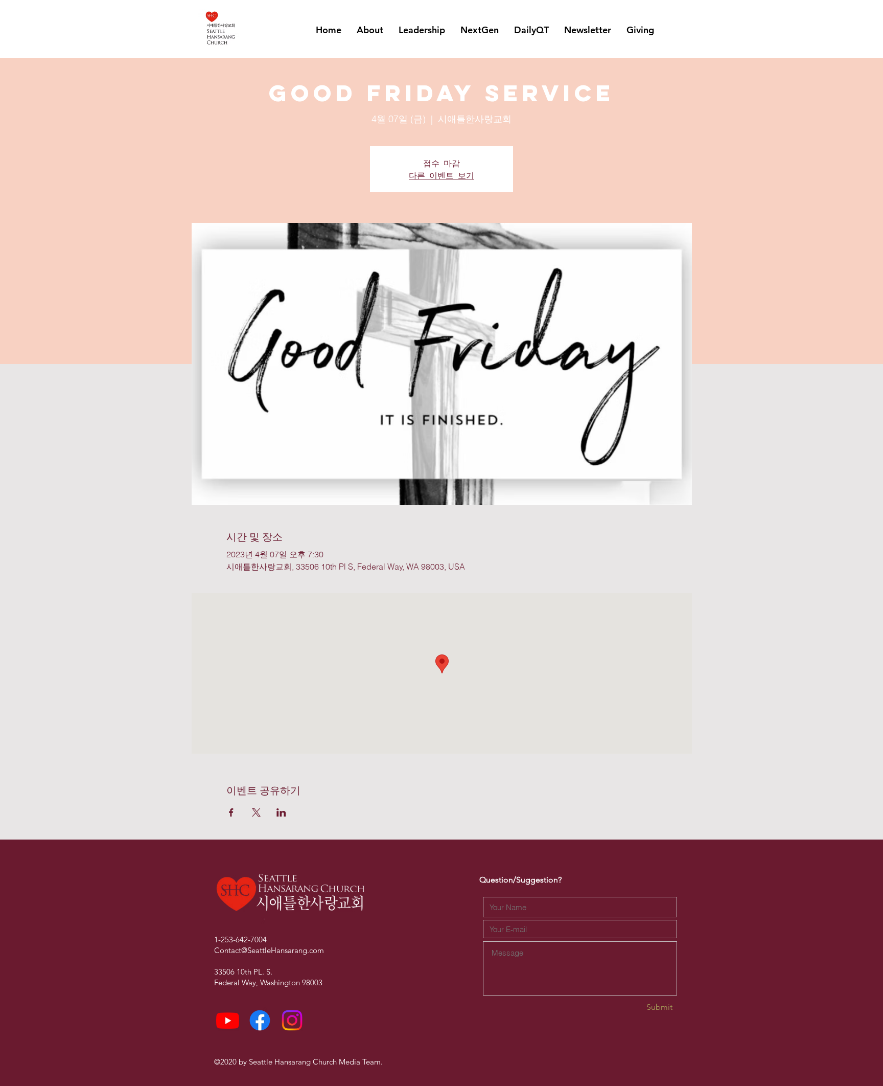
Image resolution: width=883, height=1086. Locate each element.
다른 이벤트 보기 (441, 175)
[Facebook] (259, 1020)
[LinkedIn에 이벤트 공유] (281, 812)
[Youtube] (227, 1020)
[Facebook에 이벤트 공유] (231, 812)
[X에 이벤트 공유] (256, 812)
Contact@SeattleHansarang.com (269, 950)
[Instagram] (292, 1020)
